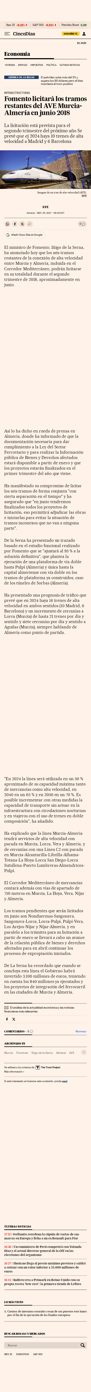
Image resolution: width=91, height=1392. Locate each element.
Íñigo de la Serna (42, 1052)
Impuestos (36, 65)
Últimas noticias (70, 65)
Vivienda (10, 65)
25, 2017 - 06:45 (50, 213)
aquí (64, 1081)
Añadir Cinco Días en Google (26, 234)
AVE (71, 1052)
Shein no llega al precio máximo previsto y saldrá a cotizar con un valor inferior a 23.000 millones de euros (45, 1267)
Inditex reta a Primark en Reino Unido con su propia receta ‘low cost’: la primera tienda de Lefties (42, 1282)
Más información (13, 1071)
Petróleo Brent (70, 25)
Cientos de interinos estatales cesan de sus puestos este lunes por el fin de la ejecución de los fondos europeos (47, 1313)
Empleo (22, 65)
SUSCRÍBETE (71, 33)
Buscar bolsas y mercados (24, 1333)
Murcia (8, 1052)
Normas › (81, 1031)
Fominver (22, 1052)
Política (51, 65)
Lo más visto (13, 1302)
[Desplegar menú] (7, 33)
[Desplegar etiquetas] (84, 1052)
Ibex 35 (10, 25)
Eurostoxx (22, 1354)
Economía (17, 54)
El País (81, 43)
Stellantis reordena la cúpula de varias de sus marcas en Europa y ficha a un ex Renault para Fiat (41, 1236)
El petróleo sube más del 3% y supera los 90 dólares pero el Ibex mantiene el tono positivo (62, 81)
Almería (61, 1052)
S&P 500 (38, 25)
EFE (46, 207)
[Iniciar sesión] (84, 34)
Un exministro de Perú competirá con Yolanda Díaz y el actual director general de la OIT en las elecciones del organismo (42, 1251)
